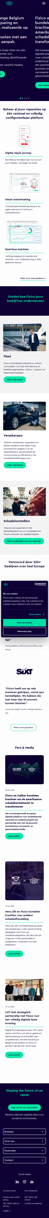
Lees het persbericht (16, 85)
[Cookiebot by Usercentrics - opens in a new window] (35, 584)
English (6, 1211)
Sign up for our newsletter (24, 1107)
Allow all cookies (24, 622)
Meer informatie (15, 380)
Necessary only (24, 631)
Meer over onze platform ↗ (33, 278)
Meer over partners (23, 727)
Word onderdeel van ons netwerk (24, 541)
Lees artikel (14, 836)
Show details (35, 614)
